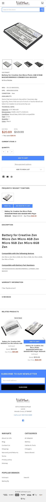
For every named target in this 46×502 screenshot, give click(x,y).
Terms (4, 456)
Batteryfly (5, 481)
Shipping (5, 449)
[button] (23, 169)
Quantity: (6, 147)
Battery (27, 442)
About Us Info (7, 438)
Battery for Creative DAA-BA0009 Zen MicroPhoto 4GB (11, 342)
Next (44, 339)
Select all (7, 206)
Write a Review (7, 80)
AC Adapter (29, 438)
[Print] (11, 176)
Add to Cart (34, 342)
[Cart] (43, 3)
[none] (23, 36)
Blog (3, 442)
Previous (2, 339)
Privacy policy (7, 460)
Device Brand (29, 452)
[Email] (7, 176)
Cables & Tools (30, 445)
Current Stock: (9, 142)
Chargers (28, 449)
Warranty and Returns (10, 452)
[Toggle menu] (3, 3)
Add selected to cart (23, 206)
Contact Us (6, 445)
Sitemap (5, 463)
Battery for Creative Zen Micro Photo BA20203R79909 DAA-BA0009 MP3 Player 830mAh (34, 349)
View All (26, 477)
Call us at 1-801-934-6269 (23, 415)
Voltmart (5, 477)
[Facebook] (3, 176)
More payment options (23, 164)
